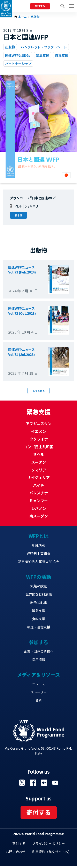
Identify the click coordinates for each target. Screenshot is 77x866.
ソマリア (38, 469)
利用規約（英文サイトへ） (51, 851)
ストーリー (38, 692)
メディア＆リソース (38, 674)
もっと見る (38, 390)
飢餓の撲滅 (38, 585)
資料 (38, 700)
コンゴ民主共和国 (38, 446)
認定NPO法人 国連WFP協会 (38, 561)
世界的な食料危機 (38, 594)
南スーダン (38, 516)
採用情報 (38, 659)
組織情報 (38, 545)
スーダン (38, 462)
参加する (38, 642)
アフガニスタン (39, 423)
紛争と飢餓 (38, 602)
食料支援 (38, 618)
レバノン (38, 508)
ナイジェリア (39, 477)
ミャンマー (38, 500)
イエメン (38, 431)
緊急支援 (42, 55)
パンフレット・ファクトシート (44, 46)
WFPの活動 (38, 576)
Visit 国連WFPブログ (44, 783)
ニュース (38, 683)
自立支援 (61, 55)
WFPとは (39, 535)
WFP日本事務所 (38, 553)
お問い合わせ (15, 851)
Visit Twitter (22, 783)
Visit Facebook (33, 783)
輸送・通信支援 (38, 626)
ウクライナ (38, 439)
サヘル (38, 454)
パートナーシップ (18, 63)
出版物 (35, 17)
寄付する (40, 6)
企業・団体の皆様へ (38, 651)
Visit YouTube (55, 783)
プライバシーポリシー (48, 843)
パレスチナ (38, 492)
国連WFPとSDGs (17, 55)
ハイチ (38, 485)
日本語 (18, 215)
